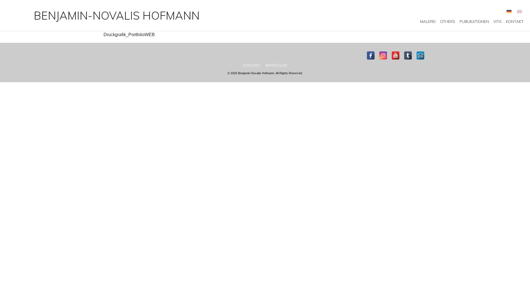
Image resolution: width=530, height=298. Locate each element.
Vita (497, 21)
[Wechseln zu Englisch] (519, 11)
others (447, 21)
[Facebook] (371, 55)
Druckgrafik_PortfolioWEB (129, 34)
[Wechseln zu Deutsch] (509, 11)
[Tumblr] (408, 55)
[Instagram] (383, 55)
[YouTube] (395, 55)
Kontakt (515, 21)
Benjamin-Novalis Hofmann (117, 15)
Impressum (276, 65)
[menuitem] (428, 21)
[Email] (420, 55)
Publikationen (474, 21)
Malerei (428, 21)
